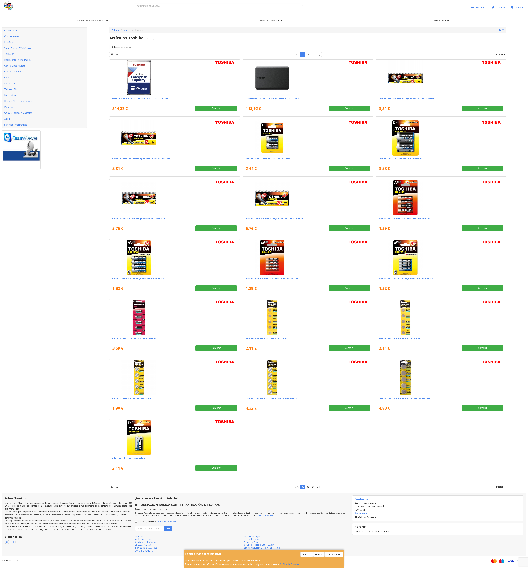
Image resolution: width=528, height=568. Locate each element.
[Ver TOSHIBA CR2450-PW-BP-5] (441, 377)
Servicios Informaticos (271, 20)
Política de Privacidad (265, 515)
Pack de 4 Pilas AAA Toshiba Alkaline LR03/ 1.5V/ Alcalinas (272, 278)
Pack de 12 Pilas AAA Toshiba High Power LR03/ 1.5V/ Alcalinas (141, 158)
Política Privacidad (143, 539)
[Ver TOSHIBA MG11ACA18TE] (174, 78)
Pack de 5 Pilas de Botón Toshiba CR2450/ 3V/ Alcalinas (404, 398)
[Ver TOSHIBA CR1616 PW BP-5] (441, 317)
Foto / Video (10, 95)
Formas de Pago (251, 542)
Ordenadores (11, 30)
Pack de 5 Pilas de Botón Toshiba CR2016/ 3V (133, 398)
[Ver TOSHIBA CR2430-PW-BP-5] (308, 377)
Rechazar (319, 554)
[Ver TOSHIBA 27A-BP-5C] (174, 317)
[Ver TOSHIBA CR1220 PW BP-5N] (308, 317)
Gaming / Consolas (14, 71)
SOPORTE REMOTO (144, 550)
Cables (7, 77)
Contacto (500, 7)
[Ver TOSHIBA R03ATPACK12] (174, 138)
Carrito (517, 7)
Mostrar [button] (500, 54)
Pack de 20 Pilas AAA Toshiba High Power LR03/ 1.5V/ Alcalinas (274, 218)
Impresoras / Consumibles (17, 59)
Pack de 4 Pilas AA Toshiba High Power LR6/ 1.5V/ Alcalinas (139, 278)
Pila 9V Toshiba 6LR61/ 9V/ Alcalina (128, 458)
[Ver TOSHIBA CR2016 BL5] (174, 377)
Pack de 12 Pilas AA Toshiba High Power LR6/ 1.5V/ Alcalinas (406, 98)
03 (313, 54)
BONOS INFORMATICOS (146, 548)
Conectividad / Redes (14, 65)
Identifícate (480, 7)
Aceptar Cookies (334, 554)
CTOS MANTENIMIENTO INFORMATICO (262, 548)
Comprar (216, 108)
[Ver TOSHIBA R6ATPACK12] (441, 78)
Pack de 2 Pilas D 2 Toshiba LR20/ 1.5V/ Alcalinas (401, 158)
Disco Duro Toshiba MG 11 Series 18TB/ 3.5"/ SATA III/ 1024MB (140, 98)
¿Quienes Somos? (143, 545)
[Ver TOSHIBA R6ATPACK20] (174, 197)
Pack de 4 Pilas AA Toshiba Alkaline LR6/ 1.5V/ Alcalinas (404, 218)
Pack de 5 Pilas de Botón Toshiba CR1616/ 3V (399, 338)
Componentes (11, 36)
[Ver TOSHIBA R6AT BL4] (174, 257)
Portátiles (9, 42)
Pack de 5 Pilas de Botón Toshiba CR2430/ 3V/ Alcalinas (271, 398)
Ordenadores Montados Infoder (93, 20)
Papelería (9, 106)
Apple (7, 118)
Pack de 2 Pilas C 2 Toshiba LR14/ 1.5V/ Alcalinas (268, 158)
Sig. (318, 54)
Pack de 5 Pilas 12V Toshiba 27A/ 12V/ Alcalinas (134, 338)
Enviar (168, 528)
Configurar (306, 554)
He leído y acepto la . (157, 521)
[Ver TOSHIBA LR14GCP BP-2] (308, 138)
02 (308, 54)
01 (303, 54)
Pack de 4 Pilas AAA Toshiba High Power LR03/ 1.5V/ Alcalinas (407, 278)
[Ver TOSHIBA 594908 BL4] (441, 197)
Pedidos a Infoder (442, 20)
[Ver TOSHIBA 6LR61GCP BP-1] (174, 437)
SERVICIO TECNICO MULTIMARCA (259, 545)
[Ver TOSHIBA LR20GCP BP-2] (441, 138)
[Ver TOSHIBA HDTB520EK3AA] (308, 78)
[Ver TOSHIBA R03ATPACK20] (308, 197)
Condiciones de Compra (145, 542)
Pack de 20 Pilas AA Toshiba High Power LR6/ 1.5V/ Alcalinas (139, 218)
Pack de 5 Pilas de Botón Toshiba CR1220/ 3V (266, 338)
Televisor (9, 53)
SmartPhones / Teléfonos (17, 48)
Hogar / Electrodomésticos (18, 101)
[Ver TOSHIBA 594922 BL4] (308, 257)
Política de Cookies (289, 564)
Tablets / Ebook (12, 89)
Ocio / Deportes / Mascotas (18, 112)
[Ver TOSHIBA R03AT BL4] (441, 257)
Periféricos (9, 83)
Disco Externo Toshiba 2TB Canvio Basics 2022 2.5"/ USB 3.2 (273, 98)
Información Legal (252, 536)
